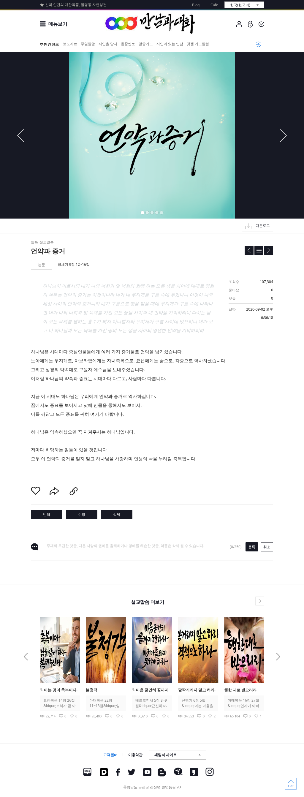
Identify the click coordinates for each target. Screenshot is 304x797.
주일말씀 (88, 43)
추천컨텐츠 (49, 44)
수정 (81, 514)
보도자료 (70, 43)
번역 (46, 514)
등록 (251, 546)
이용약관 (135, 754)
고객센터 (110, 754)
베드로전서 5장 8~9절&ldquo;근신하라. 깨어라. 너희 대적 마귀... (151, 703)
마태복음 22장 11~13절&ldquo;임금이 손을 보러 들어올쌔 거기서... (105, 703)
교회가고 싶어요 (257, 44)
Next (278, 656)
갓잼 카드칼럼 (198, 43)
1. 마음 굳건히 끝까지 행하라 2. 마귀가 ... (150, 690)
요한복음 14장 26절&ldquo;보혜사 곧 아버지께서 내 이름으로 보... (59, 703)
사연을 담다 (108, 43)
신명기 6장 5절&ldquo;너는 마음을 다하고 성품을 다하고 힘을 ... (197, 703)
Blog (196, 4)
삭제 (116, 514)
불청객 (91, 689)
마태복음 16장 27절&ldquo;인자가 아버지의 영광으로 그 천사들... (243, 703)
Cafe (214, 4)
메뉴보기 (57, 24)
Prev (26, 656)
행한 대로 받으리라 (240, 689)
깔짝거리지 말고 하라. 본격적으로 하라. (197, 690)
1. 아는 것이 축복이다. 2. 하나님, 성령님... (59, 690)
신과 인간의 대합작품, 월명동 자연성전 (76, 4)
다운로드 (263, 225)
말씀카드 (146, 43)
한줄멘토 (128, 43)
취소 (266, 546)
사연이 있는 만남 (169, 43)
